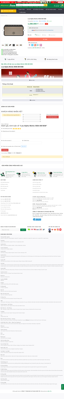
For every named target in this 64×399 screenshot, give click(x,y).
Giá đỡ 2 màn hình (10, 323)
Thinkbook (5, 273)
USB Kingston (8, 302)
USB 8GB (29, 302)
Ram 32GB (14, 359)
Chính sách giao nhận (36, 182)
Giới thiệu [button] (3, 179)
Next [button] (24, 30)
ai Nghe (23, 312)
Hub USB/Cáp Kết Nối (16, 363)
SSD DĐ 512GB (3, 371)
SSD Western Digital (50, 376)
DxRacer (10, 320)
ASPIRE (9, 245)
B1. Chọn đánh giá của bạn (6, 128)
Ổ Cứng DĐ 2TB (26, 366)
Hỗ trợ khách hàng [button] (6, 196)
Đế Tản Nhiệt (11, 284)
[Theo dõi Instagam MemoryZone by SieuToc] (58, 229)
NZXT (33, 345)
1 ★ (23, 121)
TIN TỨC (60, 9)
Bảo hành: (5, 201)
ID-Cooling (14, 352)
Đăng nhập (57, 6)
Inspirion (12, 252)
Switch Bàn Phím (32, 309)
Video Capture (3, 330)
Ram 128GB (23, 359)
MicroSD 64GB (45, 264)
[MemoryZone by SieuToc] (8, 5)
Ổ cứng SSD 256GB (33, 375)
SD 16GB (10, 266)
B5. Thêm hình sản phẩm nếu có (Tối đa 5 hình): (13, 146)
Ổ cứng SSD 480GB (40, 375)
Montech (24, 345)
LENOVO (6, 287)
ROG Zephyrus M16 (45, 256)
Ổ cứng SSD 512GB (54, 375)
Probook (23, 261)
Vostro (16, 252)
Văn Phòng (2, 252)
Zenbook (4, 256)
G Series (19, 252)
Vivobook (59, 256)
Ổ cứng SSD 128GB (11, 375)
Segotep (18, 345)
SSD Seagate (44, 376)
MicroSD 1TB (6, 266)
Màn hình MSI (35, 356)
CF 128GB (48, 266)
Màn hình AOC (25, 356)
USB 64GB (41, 302)
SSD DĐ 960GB (9, 371)
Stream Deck (8, 330)
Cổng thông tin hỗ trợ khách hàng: (10, 203)
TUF (1, 256)
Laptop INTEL (40, 238)
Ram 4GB (2, 359)
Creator (45, 269)
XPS (25, 252)
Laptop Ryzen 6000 (20, 241)
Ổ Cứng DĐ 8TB (44, 366)
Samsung (14, 312)
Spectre (17, 261)
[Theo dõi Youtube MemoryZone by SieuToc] (60, 229)
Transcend (8, 366)
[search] (45, 5)
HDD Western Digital (48, 383)
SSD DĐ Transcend (41, 370)
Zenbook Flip (13, 256)
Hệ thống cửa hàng (4, 184)
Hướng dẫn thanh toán (37, 188)
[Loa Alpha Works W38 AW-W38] (13, 30)
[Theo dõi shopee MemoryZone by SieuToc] (55, 229)
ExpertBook (3, 257)
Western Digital (3, 366)
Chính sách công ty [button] (38, 179)
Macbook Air (3, 276)
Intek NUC (2, 291)
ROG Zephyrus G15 (31, 256)
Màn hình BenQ (19, 356)
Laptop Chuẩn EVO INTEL (5, 241)
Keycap (27, 309)
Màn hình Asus (3, 356)
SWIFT (2, 245)
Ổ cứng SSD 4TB (19, 376)
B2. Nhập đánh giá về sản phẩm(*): (8, 131)
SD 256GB (25, 266)
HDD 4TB (18, 383)
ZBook (20, 261)
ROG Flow (51, 256)
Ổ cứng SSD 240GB (18, 375)
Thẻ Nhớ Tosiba (16, 264)
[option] (13, 30)
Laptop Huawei (45, 238)
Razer (5, 305)
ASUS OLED (31, 6)
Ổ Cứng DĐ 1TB (20, 366)
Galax (27, 345)
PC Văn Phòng (3, 298)
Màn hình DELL (8, 356)
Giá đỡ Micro (16, 323)
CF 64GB (44, 266)
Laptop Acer (21, 238)
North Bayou (34, 323)
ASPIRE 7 (13, 245)
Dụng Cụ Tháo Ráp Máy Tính (46, 363)
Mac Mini (15, 291)
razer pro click (41, 6)
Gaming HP (30, 261)
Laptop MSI (6, 238)
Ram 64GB (18, 359)
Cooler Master (15, 320)
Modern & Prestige (38, 269)
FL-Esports (18, 309)
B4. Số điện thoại (25, 140)
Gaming (6, 252)
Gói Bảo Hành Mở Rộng (5, 284)
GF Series (16, 269)
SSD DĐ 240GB (48, 370)
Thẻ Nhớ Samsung (10, 264)
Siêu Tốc (50, 391)
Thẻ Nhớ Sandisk (3, 264)
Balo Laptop (16, 284)
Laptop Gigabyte (11, 238)
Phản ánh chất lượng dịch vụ (6, 209)
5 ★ (23, 114)
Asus (21, 345)
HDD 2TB (10, 383)
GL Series (20, 269)
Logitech (2, 305)
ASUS (6, 291)
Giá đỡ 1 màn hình (4, 323)
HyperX (11, 305)
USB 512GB (55, 302)
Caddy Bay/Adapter (4, 363)
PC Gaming (36, 6)
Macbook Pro (7, 276)
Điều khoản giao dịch (4, 186)
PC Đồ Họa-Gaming (9, 298)
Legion (21, 273)
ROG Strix (55, 256)
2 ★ (23, 119)
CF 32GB (40, 266)
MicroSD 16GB (34, 264)
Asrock (12, 291)
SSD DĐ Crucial (3, 370)
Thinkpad (9, 273)
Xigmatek (4, 345)
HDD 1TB (7, 383)
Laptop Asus (25, 238)
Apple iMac (10, 294)
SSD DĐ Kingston (27, 370)
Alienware (22, 252)
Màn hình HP (14, 356)
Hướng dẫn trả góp (36, 190)
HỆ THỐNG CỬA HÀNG (38, 9)
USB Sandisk (3, 302)
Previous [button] (2, 30)
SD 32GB (13, 266)
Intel (1, 334)
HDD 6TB (22, 383)
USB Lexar (12, 302)
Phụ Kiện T (20, 312)
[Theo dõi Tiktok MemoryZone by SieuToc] (50, 231)
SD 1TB (33, 266)
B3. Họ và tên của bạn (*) (6, 140)
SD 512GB (30, 266)
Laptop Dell (30, 238)
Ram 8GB (6, 359)
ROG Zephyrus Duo (38, 256)
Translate (61, 0)
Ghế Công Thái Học (38, 320)
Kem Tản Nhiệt (32, 363)
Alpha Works (35, 21)
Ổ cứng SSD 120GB (4, 375)
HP (1, 287)
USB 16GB (33, 302)
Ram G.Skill (37, 359)
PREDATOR (20, 245)
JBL (17, 312)
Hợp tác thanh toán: (9, 215)
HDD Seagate (54, 383)
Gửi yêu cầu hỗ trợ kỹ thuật (6, 205)
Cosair (2, 345)
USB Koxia (17, 302)
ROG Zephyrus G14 (24, 256)
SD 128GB (21, 266)
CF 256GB (52, 266)
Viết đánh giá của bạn (52, 116)
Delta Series (8, 269)
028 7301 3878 (36, 47)
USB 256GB (51, 302)
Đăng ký (23, 229)
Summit (42, 269)
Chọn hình (24, 146)
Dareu (21, 309)
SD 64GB (17, 266)
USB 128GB (46, 302)
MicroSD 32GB (40, 264)
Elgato (8, 327)
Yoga (12, 273)
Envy (6, 261)
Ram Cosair (28, 359)
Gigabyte (9, 338)
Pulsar (14, 305)
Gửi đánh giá (4, 150)
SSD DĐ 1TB (15, 371)
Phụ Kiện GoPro (38, 363)
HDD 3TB (14, 383)
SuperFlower (17, 348)
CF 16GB (36, 266)
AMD (3, 334)
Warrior (2, 320)
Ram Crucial (32, 359)
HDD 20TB (42, 383)
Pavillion (8, 261)
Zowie (17, 305)
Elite (14, 261)
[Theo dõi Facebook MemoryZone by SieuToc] (50, 229)
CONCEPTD (5, 245)
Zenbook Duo (8, 256)
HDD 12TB (34, 383)
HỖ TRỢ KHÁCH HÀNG (51, 9)
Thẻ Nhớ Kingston (23, 264)
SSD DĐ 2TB (20, 371)
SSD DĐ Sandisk (21, 370)
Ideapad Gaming (17, 273)
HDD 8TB (26, 383)
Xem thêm (33, 80)
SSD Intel (35, 376)
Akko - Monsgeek (3, 309)
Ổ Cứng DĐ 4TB (38, 366)
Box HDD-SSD (10, 363)
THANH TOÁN (21, 9)
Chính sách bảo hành (36, 186)
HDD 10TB (30, 383)
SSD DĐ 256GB (53, 370)
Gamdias (30, 345)
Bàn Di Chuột (22, 305)
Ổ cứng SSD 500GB (47, 375)
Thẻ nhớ (45, 6)
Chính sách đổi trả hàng (37, 184)
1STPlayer (14, 345)
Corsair (8, 305)
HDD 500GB (3, 383)
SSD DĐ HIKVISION (34, 370)
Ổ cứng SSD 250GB (25, 375)
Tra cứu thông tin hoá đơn (5, 207)
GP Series (24, 269)
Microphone (13, 330)
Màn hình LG (30, 356)
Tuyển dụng (3, 190)
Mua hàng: (5, 199)
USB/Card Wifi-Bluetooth (25, 363)
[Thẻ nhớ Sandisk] (32, 2)
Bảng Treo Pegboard (22, 323)
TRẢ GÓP (29, 9)
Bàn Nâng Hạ (32, 320)
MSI (9, 291)
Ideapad (2, 273)
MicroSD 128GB (51, 264)
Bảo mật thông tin (4, 188)
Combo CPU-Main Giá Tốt (17, 298)
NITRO (16, 245)
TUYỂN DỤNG (22, 12)
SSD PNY (56, 376)
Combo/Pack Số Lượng (58, 266)
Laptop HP (16, 238)
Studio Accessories (18, 330)
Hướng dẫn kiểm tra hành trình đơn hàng (40, 192)
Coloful (10, 341)
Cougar (23, 320)
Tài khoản (58, 5)
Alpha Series (3, 269)
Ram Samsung (47, 359)
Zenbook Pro (18, 256)
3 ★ (23, 117)
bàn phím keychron (19, 6)
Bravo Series (12, 269)
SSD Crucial (40, 376)
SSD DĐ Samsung (10, 370)
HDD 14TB (38, 383)
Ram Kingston (42, 359)
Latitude (9, 252)
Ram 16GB (10, 359)
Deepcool (8, 345)
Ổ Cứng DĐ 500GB (13, 366)
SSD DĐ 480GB (59, 370)
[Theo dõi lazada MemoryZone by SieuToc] (52, 229)
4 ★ (23, 116)
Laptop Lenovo (34, 238)
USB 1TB (59, 302)
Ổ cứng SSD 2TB (12, 376)
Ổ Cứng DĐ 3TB (32, 366)
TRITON (24, 245)
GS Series (32, 269)
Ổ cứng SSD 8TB (25, 376)
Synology (2, 380)
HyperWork (20, 320)
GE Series (28, 269)
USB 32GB (37, 302)
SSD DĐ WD (15, 370)
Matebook (2, 280)
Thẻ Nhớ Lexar (28, 264)
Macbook (2, 238)
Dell (19, 305)
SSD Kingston (31, 376)
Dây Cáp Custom (38, 309)
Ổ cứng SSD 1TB (6, 376)
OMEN (26, 261)
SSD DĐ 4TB (25, 371)
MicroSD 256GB (57, 264)
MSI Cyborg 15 (25, 6)
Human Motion (28, 323)
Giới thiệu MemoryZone (5, 182)
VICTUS (12, 261)
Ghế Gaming (44, 320)
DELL (3, 287)
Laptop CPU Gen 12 (13, 241)
